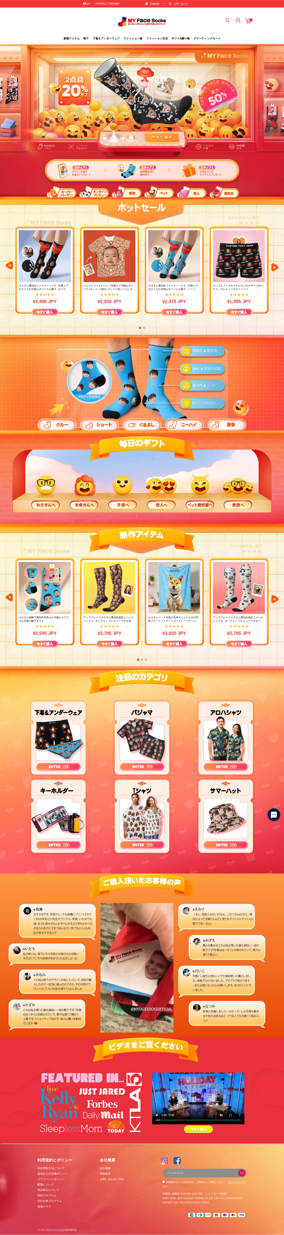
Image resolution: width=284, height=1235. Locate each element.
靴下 (86, 38)
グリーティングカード (207, 38)
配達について (45, 1184)
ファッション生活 (157, 38)
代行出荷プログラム (49, 1201)
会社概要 (105, 1168)
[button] (140, 328)
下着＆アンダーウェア (106, 38)
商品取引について (48, 1190)
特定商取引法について (51, 1168)
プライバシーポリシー (51, 1179)
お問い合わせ (181, 3)
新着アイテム (72, 38)
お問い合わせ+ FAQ (112, 1179)
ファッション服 (132, 38)
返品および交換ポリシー (52, 1173)
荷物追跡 (155, 3)
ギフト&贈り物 (181, 38)
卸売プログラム (46, 1195)
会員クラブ (44, 1206)
